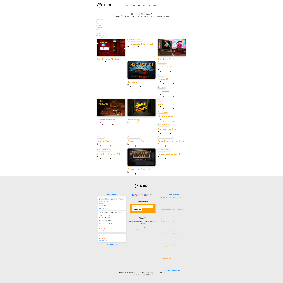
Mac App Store (100, 35)
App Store (98, 25)
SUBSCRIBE (137, 210)
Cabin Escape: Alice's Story (171, 141)
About (133, 5)
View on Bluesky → (103, 208)
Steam (97, 23)
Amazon (98, 29)
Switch (98, 33)
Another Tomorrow (106, 120)
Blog (139, 5)
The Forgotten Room (168, 129)
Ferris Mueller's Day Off (109, 154)
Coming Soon (99, 37)
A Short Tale (103, 141)
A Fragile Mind (165, 67)
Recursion (132, 82)
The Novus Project (166, 59)
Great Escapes (134, 120)
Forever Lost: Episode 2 (138, 169)
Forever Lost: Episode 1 (169, 154)
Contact (155, 5)
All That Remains (166, 117)
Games (127, 5)
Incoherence (163, 92)
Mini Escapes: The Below (109, 59)
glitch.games (104, 201)
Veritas (161, 104)
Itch (97, 31)
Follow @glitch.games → (112, 244)
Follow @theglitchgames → (173, 270)
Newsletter (146, 5)
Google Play (99, 27)
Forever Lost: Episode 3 (138, 141)
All (97, 21)
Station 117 (163, 79)
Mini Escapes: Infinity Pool (140, 44)
